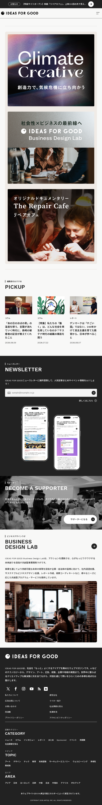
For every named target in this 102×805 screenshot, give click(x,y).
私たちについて (11, 695)
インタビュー (29, 740)
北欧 (34, 783)
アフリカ (64, 783)
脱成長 (8, 766)
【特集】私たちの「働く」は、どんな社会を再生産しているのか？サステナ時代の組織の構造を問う (50, 330)
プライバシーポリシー (14, 718)
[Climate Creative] (51, 105)
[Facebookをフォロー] (15, 688)
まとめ (51, 740)
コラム (18, 740)
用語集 (8, 712)
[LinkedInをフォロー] (46, 689)
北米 (47, 783)
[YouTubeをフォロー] (31, 689)
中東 (41, 783)
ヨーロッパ (24, 783)
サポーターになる (79, 519)
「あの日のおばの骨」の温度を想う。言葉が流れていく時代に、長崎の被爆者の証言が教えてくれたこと (18, 330)
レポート (41, 740)
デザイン (17, 762)
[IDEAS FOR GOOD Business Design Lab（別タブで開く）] (51, 183)
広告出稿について (12, 701)
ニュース (8, 740)
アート (7, 762)
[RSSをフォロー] (39, 689)
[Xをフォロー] (8, 689)
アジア (7, 783)
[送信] (94, 393)
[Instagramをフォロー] (23, 689)
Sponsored (61, 740)
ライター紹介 (55, 701)
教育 (34, 762)
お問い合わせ (10, 706)
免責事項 (53, 712)
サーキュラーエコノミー (59, 762)
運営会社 (53, 695)
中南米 (55, 783)
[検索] (97, 13)
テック (26, 762)
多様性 (93, 762)
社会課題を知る (56, 706)
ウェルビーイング (80, 762)
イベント (73, 740)
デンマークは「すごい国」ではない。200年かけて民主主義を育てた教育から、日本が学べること (83, 330)
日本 (15, 783)
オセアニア (75, 783)
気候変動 (42, 762)
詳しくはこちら (86, 401)
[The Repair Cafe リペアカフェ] (51, 260)
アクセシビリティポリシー (61, 718)
